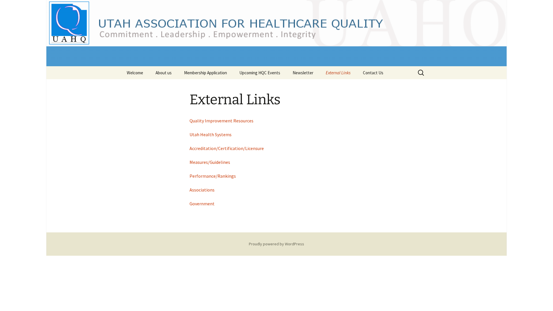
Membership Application (205, 72)
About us (164, 72)
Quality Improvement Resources (221, 121)
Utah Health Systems (211, 134)
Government (202, 203)
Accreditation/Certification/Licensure (227, 148)
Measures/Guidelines (210, 162)
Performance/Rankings (213, 176)
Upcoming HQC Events (259, 72)
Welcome (135, 72)
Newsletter (303, 72)
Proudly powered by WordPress (276, 243)
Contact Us (373, 72)
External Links (338, 72)
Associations (202, 190)
